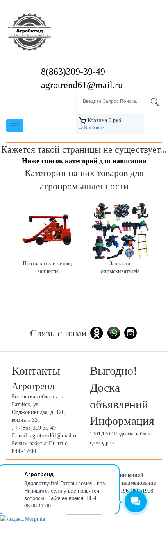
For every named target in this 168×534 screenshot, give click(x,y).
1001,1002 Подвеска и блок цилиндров (120, 438)
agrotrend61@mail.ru (82, 85)
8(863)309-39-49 (73, 72)
